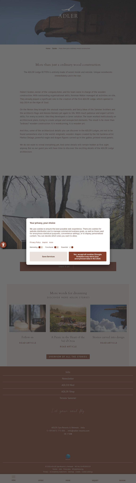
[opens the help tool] (3, 245)
